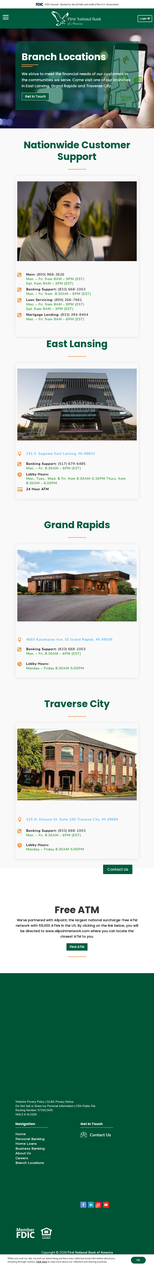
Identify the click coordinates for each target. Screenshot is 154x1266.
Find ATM (77, 947)
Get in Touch (35, 96)
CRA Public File (85, 1106)
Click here (41, 1262)
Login (143, 18)
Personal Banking (30, 1139)
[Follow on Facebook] (83, 1205)
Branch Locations (29, 1163)
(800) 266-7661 (68, 300)
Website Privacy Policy (30, 1102)
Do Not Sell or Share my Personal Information (44, 1106)
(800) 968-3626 (45, 274)
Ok (138, 1260)
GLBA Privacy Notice (60, 1102)
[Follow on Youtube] (106, 1205)
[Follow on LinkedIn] (91, 1205)
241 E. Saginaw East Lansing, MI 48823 (60, 453)
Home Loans (26, 1144)
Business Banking (30, 1148)
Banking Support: (42, 289)
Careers (21, 1158)
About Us (23, 1153)
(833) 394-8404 (74, 314)
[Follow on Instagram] (98, 1205)
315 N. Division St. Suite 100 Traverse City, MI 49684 (72, 819)
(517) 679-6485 (72, 463)
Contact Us (117, 869)
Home (20, 1134)
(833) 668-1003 (72, 289)
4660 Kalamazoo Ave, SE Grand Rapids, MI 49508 (69, 639)
